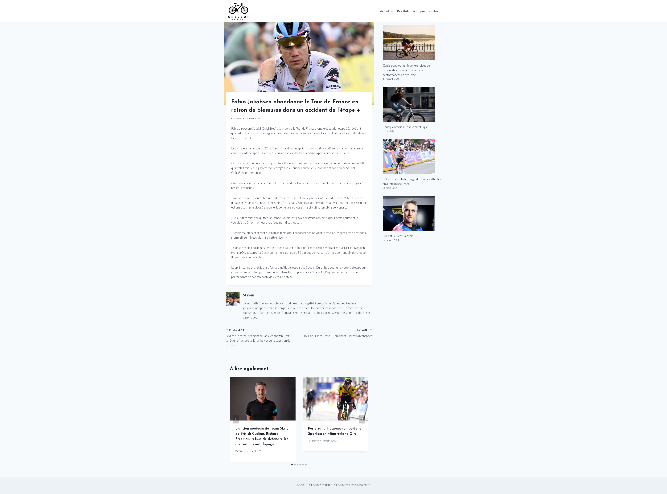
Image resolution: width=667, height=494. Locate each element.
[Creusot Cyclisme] (239, 11)
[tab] (292, 465)
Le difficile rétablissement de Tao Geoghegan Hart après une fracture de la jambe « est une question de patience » (258, 337)
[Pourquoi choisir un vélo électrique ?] (412, 104)
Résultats (403, 11)
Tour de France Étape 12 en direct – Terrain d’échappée (338, 333)
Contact (434, 11)
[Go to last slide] (236, 419)
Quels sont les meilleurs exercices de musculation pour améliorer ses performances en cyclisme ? (406, 70)
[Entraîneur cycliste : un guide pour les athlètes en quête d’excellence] (412, 156)
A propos (419, 11)
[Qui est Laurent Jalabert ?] (412, 213)
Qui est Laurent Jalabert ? (399, 236)
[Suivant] (362, 419)
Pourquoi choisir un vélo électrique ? (406, 127)
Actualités (386, 11)
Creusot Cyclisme (320, 485)
